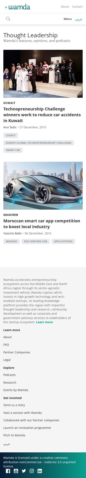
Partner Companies (16, 352)
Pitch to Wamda (14, 435)
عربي (79, 19)
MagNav (11, 241)
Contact (77, 7)
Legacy (10, 135)
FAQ (6, 345)
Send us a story (14, 405)
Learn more (44, 322)
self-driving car (35, 241)
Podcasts (9, 375)
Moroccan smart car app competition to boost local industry (41, 223)
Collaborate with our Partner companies (31, 420)
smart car (13, 150)
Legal (7, 360)
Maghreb (10, 215)
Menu (68, 19)
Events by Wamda (15, 390)
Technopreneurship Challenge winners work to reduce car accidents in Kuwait (42, 114)
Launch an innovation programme (27, 428)
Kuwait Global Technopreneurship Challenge (38, 143)
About (65, 7)
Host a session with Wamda (22, 413)
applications (63, 241)
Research (9, 382)
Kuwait (9, 103)
